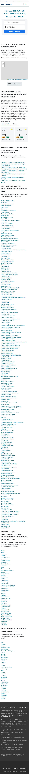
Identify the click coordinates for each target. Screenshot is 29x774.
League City (4, 677)
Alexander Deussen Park (7, 204)
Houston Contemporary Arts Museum (10, 327)
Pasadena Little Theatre (7, 426)
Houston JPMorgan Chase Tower (9, 335)
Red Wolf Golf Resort (6, 442)
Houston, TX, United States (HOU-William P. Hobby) (14, 169)
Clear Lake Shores (6, 564)
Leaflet (9, 79)
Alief (2, 642)
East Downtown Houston (7, 570)
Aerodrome (4, 202)
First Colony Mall (5, 283)
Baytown (3, 644)
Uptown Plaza (4, 519)
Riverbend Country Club (7, 457)
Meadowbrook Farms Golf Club (9, 398)
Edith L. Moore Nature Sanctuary (9, 274)
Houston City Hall (5, 322)
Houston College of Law (7, 324)
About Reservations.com (7, 747)
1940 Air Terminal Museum (7, 200)
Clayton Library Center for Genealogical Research (13, 250)
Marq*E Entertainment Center (8, 396)
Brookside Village (5, 647)
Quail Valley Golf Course (7, 437)
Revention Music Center (7, 445)
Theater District (5, 618)
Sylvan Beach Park (6, 488)
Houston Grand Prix (6, 333)
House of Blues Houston (7, 317)
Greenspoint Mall (5, 301)
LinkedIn (14, 756)
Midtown (3, 593)
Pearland (3, 688)
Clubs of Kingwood (6, 253)
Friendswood (4, 657)
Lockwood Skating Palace (7, 386)
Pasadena (3, 687)
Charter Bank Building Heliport (8, 650)
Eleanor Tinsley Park (6, 278)
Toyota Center (5, 506)
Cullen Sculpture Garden (7, 260)
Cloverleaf (3, 565)
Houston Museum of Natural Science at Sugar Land (14, 342)
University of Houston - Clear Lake (9, 513)
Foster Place (4, 577)
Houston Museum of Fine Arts (8, 340)
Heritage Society (5, 310)
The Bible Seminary (6, 495)
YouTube (3, 756)
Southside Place (5, 611)
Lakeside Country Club (7, 383)
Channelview (4, 649)
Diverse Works (5, 269)
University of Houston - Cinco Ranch (10, 511)
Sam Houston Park (5, 465)
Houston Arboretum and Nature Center (11, 319)
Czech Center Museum (7, 263)
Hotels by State (6, 749)
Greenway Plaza (5, 302)
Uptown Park (4, 518)
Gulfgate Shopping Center (7, 304)
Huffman (3, 664)
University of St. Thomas (7, 516)
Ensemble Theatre (5, 279)
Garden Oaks (4, 580)
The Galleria (4, 496)
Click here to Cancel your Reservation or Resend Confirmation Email (13, 730)
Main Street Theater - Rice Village (9, 393)
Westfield (3, 623)
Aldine (2, 552)
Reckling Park (4, 440)
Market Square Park (6, 394)
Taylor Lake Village (6, 614)
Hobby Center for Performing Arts (9, 312)
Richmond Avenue (5, 450)
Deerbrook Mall (5, 264)
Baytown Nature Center (7, 223)
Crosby (3, 652)
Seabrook (3, 690)
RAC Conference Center (7, 439)
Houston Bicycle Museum (7, 320)
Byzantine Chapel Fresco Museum (9, 240)
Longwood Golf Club (6, 388)
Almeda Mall (4, 209)
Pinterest (19, 756)
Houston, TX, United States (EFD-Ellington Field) (13, 167)
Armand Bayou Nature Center (8, 210)
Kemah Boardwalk (5, 378)
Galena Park (4, 659)
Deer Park (3, 655)
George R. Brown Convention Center (10, 287)
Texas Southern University (7, 491)
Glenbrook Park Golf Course (8, 291)
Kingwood (3, 674)
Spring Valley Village (6, 613)
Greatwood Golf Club (6, 299)
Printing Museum (5, 435)
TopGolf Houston (5, 501)
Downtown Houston (6, 568)
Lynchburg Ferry (5, 389)
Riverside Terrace (5, 606)
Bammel (3, 555)
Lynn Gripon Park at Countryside (9, 391)
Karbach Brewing (5, 371)
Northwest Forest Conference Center (10, 416)
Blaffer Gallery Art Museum (7, 235)
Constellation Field (6, 255)
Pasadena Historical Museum (8, 424)
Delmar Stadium (5, 266)
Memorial (3, 591)
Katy (2, 670)
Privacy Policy (15, 768)
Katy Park (3, 375)
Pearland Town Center (7, 427)
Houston (3, 662)
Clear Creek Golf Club (6, 251)
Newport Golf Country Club (8, 414)
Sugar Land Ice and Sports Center (9, 485)
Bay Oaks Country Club (7, 217)
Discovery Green (5, 268)
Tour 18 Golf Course (6, 503)
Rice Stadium (4, 447)
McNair (3, 680)
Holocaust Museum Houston (8, 315)
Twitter (23, 754)
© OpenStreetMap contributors (21, 79)
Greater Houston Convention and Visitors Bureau (13, 297)
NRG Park (3, 417)
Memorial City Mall (5, 399)
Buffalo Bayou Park (6, 236)
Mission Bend (4, 682)
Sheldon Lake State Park (7, 475)
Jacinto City (4, 669)
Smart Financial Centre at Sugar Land (10, 478)
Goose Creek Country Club (8, 296)
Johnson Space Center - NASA (9, 368)
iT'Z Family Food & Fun (7, 363)
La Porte (3, 675)
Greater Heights (5, 582)
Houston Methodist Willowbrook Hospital (11, 337)
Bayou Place (4, 222)
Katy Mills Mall (4, 373)
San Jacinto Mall (5, 468)
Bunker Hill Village (5, 560)
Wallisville (3, 697)
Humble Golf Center (6, 358)
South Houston (5, 692)
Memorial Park (4, 401)
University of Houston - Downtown (9, 514)
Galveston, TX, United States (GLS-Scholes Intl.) (13, 162)
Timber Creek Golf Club (7, 500)
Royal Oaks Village (5, 462)
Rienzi (2, 452)
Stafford (3, 693)
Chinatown (3, 562)
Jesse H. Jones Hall (6, 366)
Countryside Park (5, 258)
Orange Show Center (6, 421)
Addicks (3, 550)
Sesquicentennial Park (6, 473)
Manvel (3, 678)
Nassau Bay (4, 600)
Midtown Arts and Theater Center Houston (11, 407)
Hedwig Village (5, 583)
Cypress (3, 654)
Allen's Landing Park (6, 205)
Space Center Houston (7, 481)
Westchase (4, 621)
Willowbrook (4, 624)
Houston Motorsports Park (7, 338)
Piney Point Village (5, 605)
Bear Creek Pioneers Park (7, 227)
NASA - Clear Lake (5, 598)
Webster (3, 698)
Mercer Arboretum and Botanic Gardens (11, 406)
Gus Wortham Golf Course (7, 306)
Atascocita (3, 554)
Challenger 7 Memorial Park (8, 243)
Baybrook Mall (4, 218)
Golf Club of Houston (6, 294)
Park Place (4, 603)
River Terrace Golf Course (8, 455)
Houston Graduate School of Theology (11, 332)
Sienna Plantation (5, 610)
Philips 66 (3, 429)
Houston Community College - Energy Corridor (13, 325)
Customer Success (15, 749)
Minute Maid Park (5, 411)
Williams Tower (5, 524)
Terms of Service (7, 768)
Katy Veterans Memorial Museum (9, 376)
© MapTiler (14, 79)
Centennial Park (5, 241)
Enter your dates (14, 83)
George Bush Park (5, 286)
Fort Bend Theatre (6, 284)
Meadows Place (5, 590)
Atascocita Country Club (7, 213)
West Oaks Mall (5, 523)
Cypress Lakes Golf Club (7, 261)
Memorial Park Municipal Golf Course (10, 403)
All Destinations (19, 747)
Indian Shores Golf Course (8, 361)
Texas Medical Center (6, 616)
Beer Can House (5, 228)
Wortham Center (5, 527)
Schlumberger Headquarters (8, 472)
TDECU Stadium (5, 490)
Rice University (5, 449)
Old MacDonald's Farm (7, 419)
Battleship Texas (5, 215)
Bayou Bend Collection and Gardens (10, 220)
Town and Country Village (7, 504)
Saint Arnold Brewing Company (8, 463)
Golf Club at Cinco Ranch (7, 292)
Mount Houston (5, 596)
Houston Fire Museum (6, 330)
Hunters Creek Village (6, 667)
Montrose (3, 595)
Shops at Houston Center (7, 476)
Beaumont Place (5, 557)
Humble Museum (5, 360)
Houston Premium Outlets (7, 350)
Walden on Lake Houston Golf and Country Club (13, 521)
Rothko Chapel (5, 458)
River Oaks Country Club (7, 453)
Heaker (3, 660)
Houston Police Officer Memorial (9, 348)
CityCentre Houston (6, 248)
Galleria (3, 578)
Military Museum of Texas (7, 409)
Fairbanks (3, 575)
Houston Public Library (6, 352)
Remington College (6, 444)
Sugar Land (4, 695)
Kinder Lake (4, 380)
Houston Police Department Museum (10, 345)
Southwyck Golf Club (6, 480)
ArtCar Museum (5, 212)
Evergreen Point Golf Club (7, 281)
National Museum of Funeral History (10, 412)
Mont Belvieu (4, 685)
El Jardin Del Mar (5, 276)
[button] (3, 63)
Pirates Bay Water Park (7, 432)
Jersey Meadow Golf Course (8, 365)
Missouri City (4, 683)
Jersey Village (4, 588)
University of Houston (6, 509)
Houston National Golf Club (8, 343)
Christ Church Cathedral (7, 246)
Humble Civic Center (6, 356)
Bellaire (3, 646)
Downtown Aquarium (6, 271)
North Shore (4, 601)
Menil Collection (5, 404)
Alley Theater (4, 207)
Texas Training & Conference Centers (10, 493)
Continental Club (5, 256)
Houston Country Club (6, 329)
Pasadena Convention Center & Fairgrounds (12, 422)
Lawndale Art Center (6, 384)
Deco (2, 567)
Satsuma (3, 608)
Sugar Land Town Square (7, 486)
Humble (3, 665)
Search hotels (14, 31)
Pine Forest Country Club (7, 430)
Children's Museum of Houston (9, 245)
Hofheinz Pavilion (5, 314)
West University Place (6, 619)
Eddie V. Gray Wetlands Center (9, 273)
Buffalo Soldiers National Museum (9, 238)
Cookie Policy (23, 768)
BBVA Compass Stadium (7, 225)
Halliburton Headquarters (7, 307)
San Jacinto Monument (7, 470)
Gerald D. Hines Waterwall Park (9, 289)
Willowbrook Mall (5, 526)
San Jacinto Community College (9, 467)
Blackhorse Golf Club (6, 233)
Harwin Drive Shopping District (8, 309)
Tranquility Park (5, 508)
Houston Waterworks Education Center (11, 355)
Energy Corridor (5, 573)
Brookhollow (4, 559)
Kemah (3, 672)
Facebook (18, 754)
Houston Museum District (7, 587)
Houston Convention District (8, 585)
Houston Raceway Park (7, 353)
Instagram (9, 756)
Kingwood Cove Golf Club (7, 381)
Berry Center (4, 232)
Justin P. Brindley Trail (6, 370)
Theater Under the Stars (7, 498)
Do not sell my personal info (9, 751)
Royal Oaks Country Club (7, 460)
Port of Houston (5, 434)
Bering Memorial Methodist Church (10, 230)
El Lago (3, 572)
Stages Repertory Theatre (7, 483)
